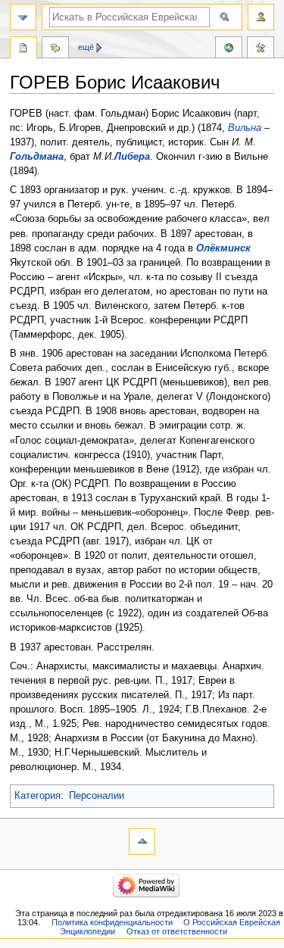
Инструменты (260, 49)
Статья (23, 49)
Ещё (86, 46)
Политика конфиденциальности (112, 922)
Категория (37, 796)
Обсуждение (55, 49)
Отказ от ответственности (176, 931)
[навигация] (23, 17)
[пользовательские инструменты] (261, 17)
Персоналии (96, 796)
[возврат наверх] (142, 841)
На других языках (229, 49)
